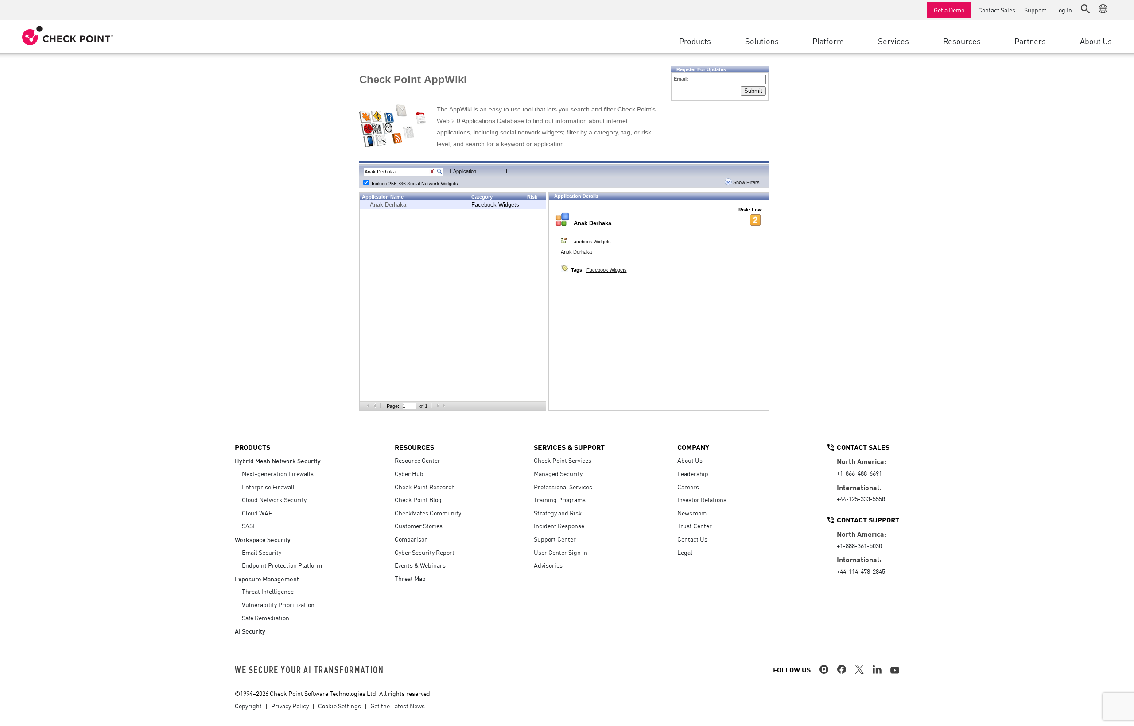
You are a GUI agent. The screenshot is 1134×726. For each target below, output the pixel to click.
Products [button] (695, 40)
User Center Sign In (560, 552)
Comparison (411, 538)
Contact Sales (996, 9)
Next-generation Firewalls (278, 473)
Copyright (248, 705)
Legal (684, 552)
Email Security (261, 552)
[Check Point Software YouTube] (894, 670)
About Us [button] (1096, 40)
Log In (1063, 9)
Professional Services (563, 486)
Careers (688, 486)
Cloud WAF (257, 512)
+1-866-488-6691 (859, 473)
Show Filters (746, 182)
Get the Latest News (397, 705)
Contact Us (692, 538)
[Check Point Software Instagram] (823, 669)
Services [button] (893, 40)
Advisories (548, 565)
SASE (249, 525)
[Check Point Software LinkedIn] (877, 669)
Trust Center (694, 525)
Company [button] (693, 447)
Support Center (555, 538)
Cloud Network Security (274, 499)
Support (1035, 9)
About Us (690, 460)
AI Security (250, 630)
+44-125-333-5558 (861, 498)
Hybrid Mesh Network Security (278, 460)
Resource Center (417, 460)
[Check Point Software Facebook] (841, 669)
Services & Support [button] (569, 447)
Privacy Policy (290, 705)
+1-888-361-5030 (859, 545)
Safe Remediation (265, 617)
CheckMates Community (428, 512)
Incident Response (559, 525)
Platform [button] (828, 40)
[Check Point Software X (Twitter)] (859, 669)
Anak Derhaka (388, 204)
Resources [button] (962, 40)
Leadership (692, 473)
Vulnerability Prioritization (278, 604)
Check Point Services (562, 460)
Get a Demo (949, 9)
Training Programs (560, 499)
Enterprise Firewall (268, 486)
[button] (1085, 8)
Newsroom (692, 512)
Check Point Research (425, 486)
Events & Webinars (420, 565)
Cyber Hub (409, 473)
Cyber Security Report (424, 552)
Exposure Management (267, 578)
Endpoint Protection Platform (282, 565)
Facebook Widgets (495, 204)
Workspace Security (263, 539)
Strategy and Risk (558, 512)
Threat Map (410, 578)
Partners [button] (1030, 40)
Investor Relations (701, 499)
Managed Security (558, 473)
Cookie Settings (339, 705)
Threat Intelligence (268, 591)
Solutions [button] (762, 40)
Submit (753, 91)
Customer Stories (419, 525)
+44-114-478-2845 (861, 571)
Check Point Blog (418, 499)
